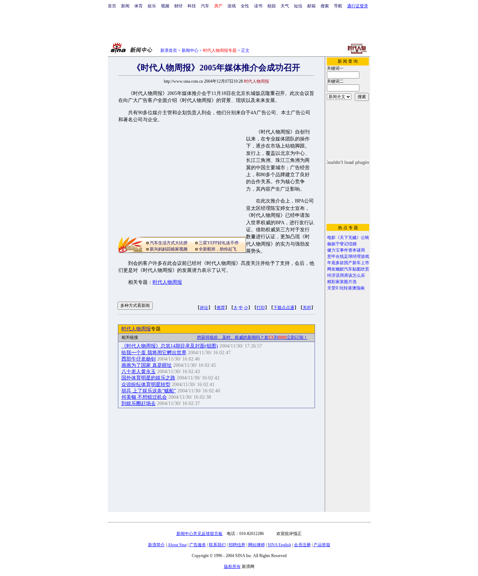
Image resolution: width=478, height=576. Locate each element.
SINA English (279, 544)
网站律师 (256, 544)
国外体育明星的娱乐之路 (148, 377)
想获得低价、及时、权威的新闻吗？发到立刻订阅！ (252, 337)
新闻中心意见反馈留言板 (199, 533)
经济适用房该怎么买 (346, 275)
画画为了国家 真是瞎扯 (146, 365)
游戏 (231, 6)
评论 (204, 307)
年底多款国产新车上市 (348, 262)
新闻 (125, 6)
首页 (112, 6)
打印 (260, 307)
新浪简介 (156, 544)
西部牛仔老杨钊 (138, 359)
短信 (298, 6)
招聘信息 (237, 544)
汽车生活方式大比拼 (169, 242)
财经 (178, 6)
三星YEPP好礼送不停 (219, 242)
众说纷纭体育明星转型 (145, 384)
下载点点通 (283, 307)
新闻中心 (190, 50)
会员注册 (302, 544)
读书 (258, 6)
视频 (165, 6)
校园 (271, 6)
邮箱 (311, 6)
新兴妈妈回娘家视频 (169, 249)
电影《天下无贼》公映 (348, 237)
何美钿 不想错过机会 (144, 397)
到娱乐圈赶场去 (138, 403)
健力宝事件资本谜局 (346, 250)
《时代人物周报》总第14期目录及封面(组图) (169, 346)
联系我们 (217, 544)
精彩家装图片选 (342, 281)
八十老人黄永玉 (138, 371)
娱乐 (152, 6)
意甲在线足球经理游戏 (348, 256)
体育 (138, 6)
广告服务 (197, 544)
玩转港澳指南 (352, 288)
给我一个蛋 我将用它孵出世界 (154, 352)
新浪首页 (168, 50)
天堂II (332, 288)
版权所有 (232, 566)
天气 (285, 6)
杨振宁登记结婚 (342, 243)
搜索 (325, 6)
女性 (245, 6)
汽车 (205, 6)
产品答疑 (322, 544)
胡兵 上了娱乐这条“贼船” (148, 390)
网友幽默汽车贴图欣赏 (348, 269)
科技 (192, 6)
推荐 (221, 307)
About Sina (177, 544)
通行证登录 (357, 6)
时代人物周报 (167, 282)
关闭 (307, 307)
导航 (338, 6)
